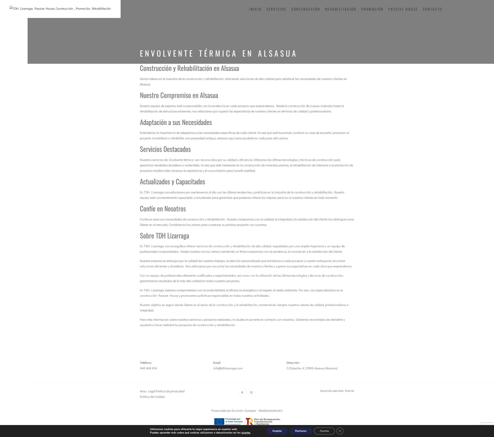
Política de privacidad (170, 391)
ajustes (245, 432)
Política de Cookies (152, 396)
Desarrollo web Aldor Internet (337, 391)
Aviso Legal (147, 391)
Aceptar (277, 431)
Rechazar (301, 431)
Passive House (403, 9)
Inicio (255, 9)
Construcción (305, 9)
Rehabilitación (340, 9)
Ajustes (324, 431)
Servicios (276, 9)
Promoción (372, 9)
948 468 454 (148, 368)
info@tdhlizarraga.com (228, 368)
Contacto (432, 9)
